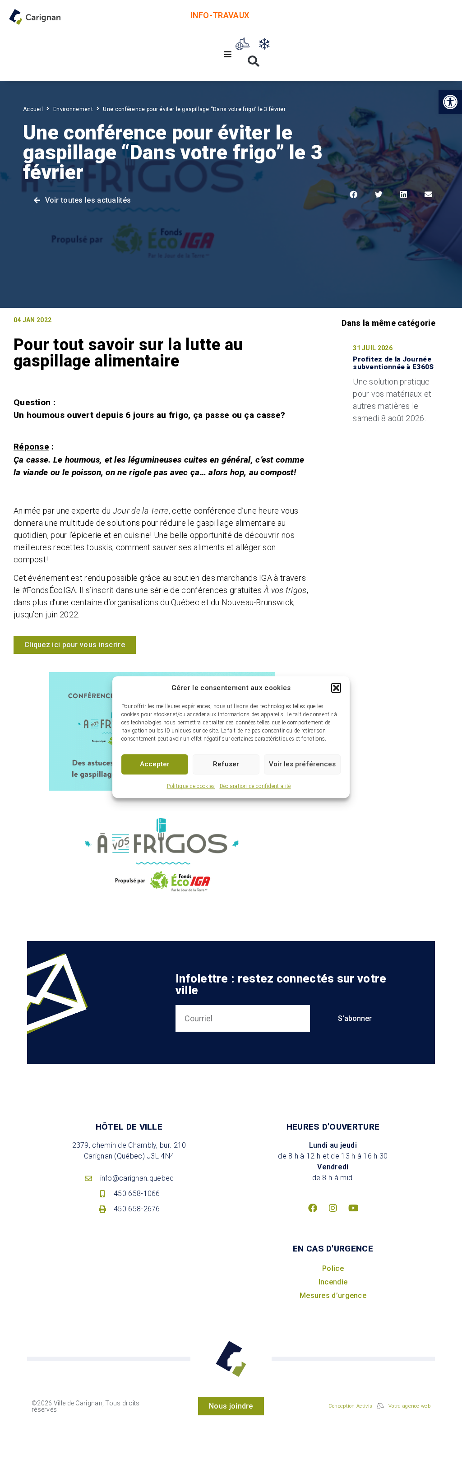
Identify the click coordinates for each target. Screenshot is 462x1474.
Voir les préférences (302, 764)
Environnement (73, 109)
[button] (336, 688)
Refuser (226, 764)
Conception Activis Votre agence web (379, 1406)
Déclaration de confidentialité (255, 786)
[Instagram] (333, 1208)
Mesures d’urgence (333, 1295)
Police (333, 1268)
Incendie (333, 1282)
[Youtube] (353, 1208)
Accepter (155, 764)
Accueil (33, 109)
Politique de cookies (191, 786)
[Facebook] (313, 1208)
